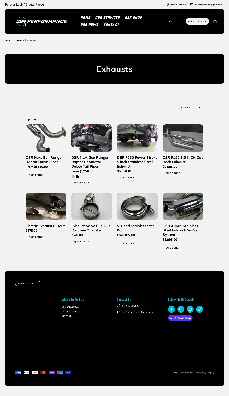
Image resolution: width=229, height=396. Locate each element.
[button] (170, 21)
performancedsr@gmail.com (208, 4)
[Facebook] (171, 309)
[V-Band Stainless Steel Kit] (137, 206)
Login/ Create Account (31, 4)
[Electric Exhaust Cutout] (46, 206)
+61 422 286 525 (178, 4)
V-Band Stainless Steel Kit (136, 228)
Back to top (26, 283)
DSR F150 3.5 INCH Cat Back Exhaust (183, 159)
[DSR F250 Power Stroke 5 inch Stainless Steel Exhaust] (137, 138)
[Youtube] (180, 309)
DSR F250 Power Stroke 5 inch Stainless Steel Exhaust (137, 162)
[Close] (215, 12)
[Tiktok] (199, 309)
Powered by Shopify (204, 372)
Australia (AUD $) (195, 21)
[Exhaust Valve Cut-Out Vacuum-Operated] (91, 206)
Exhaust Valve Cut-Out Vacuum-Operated (90, 228)
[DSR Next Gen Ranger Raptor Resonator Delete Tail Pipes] (91, 138)
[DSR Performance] (42, 21)
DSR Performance (184, 372)
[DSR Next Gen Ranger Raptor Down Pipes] (46, 138)
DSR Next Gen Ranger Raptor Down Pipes (44, 159)
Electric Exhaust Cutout (45, 226)
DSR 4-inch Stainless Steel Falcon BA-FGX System (180, 230)
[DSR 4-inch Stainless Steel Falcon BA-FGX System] (183, 206)
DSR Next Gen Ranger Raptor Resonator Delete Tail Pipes (89, 162)
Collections (19, 40)
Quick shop (36, 175)
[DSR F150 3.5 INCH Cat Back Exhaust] (183, 138)
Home (7, 40)
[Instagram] (190, 309)
